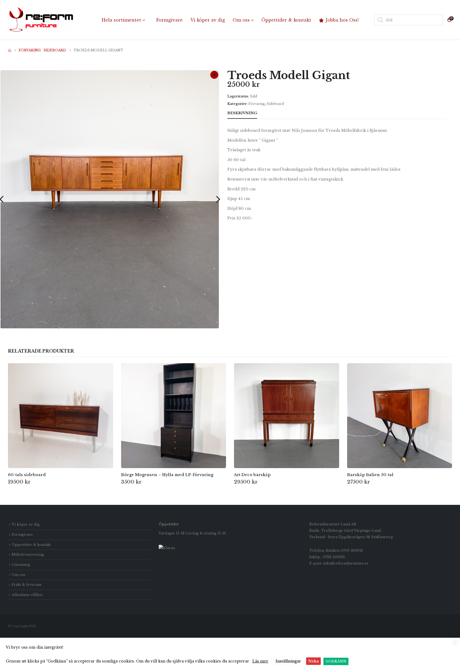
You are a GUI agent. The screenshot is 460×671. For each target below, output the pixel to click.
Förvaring (256, 104)
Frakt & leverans (27, 585)
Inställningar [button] (288, 661)
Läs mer (260, 661)
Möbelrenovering (28, 555)
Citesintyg (21, 565)
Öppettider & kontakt (286, 20)
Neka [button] (313, 661)
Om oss (241, 20)
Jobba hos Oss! (342, 20)
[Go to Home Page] (9, 50)
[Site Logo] (41, 19)
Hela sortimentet (121, 20)
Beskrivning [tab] (242, 113)
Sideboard (275, 104)
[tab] (266, 113)
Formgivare (169, 20)
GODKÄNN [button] (336, 661)
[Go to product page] (60, 415)
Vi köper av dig (207, 20)
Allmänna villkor (27, 595)
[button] (218, 199)
